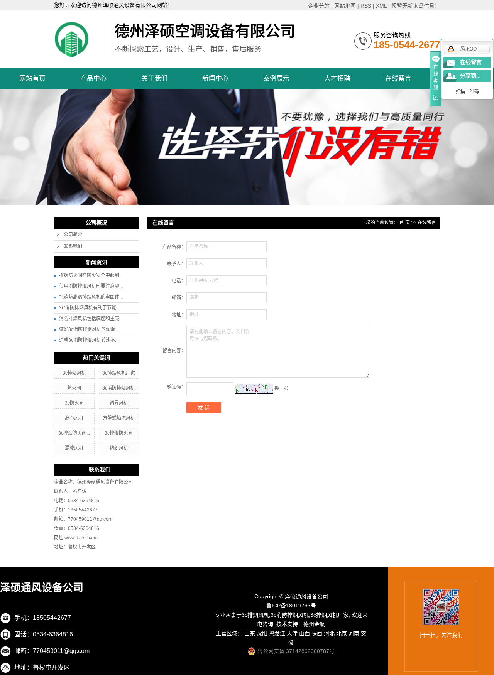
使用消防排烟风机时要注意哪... (91, 286)
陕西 (316, 633)
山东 (249, 633)
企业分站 (319, 6)
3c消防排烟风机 (118, 388)
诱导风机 (119, 403)
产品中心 (93, 78)
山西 (304, 633)
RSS (365, 6)
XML (381, 6)
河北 (329, 633)
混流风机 (74, 448)
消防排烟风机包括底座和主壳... (91, 318)
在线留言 (398, 78)
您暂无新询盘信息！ (415, 6)
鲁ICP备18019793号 (291, 605)
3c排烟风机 (74, 373)
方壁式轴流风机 (119, 418)
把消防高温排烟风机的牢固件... (91, 297)
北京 (341, 633)
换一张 (281, 388)
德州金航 (314, 624)
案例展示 (276, 78)
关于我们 (154, 78)
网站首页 (32, 78)
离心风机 (74, 418)
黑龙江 (277, 633)
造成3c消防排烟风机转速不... (88, 340)
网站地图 (345, 6)
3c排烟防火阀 (119, 433)
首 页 (404, 222)
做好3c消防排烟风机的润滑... (88, 329)
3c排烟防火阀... (74, 433)
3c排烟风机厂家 (118, 373)
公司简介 (73, 234)
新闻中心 (215, 78)
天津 (292, 633)
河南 (354, 633)
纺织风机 (119, 448)
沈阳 (262, 633)
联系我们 (73, 246)
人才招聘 (337, 78)
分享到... (470, 76)
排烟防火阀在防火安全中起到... (91, 275)
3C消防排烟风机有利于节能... (89, 307)
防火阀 (74, 388)
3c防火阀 (74, 403)
